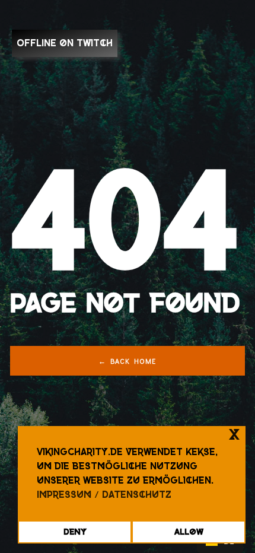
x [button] (234, 434)
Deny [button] (75, 531)
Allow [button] (188, 531)
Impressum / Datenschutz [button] (104, 494)
